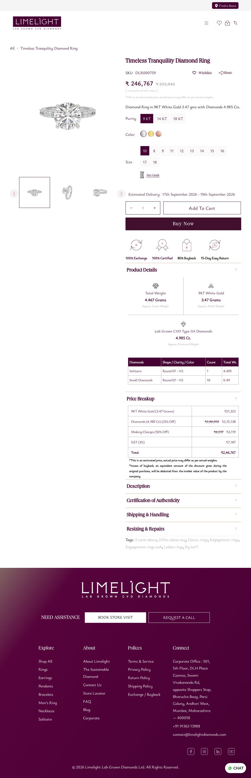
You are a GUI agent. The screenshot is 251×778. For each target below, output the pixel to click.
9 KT (147, 118)
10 (145, 150)
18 (155, 162)
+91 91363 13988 (186, 726)
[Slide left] (14, 194)
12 (182, 150)
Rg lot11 (192, 546)
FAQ (87, 701)
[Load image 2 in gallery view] (67, 192)
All (12, 48)
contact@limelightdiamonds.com (199, 734)
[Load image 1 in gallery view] (34, 192)
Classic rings (198, 539)
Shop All (45, 661)
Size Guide (153, 175)
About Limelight (96, 661)
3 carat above (146, 539)
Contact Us (92, 684)
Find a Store (227, 5)
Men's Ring (47, 702)
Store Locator (94, 693)
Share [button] (227, 72)
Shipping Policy (140, 686)
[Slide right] (121, 194)
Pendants (45, 686)
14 (202, 150)
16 (222, 150)
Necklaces (46, 710)
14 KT (162, 118)
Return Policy (139, 677)
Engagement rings (224, 539)
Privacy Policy (139, 669)
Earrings (45, 677)
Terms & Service (141, 661)
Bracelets (45, 694)
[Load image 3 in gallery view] (100, 192)
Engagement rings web (144, 546)
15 (212, 150)
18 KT (178, 118)
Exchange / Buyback (144, 694)
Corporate (91, 718)
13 (192, 150)
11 (172, 150)
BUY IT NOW (183, 224)
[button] (206, 23)
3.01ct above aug (172, 539)
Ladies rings (173, 546)
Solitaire (45, 719)
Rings (43, 669)
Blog (86, 709)
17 (145, 162)
